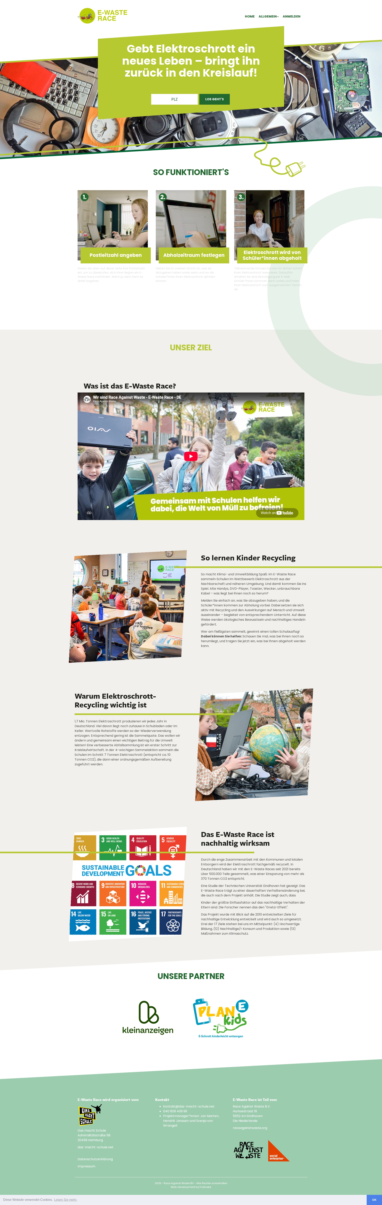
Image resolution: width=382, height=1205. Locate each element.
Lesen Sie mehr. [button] (65, 1199)
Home (250, 16)
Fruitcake (205, 1187)
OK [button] (374, 1199)
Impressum (86, 1166)
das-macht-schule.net (95, 1147)
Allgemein (268, 16)
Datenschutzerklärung (95, 1159)
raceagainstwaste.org (250, 1128)
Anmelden (291, 16)
